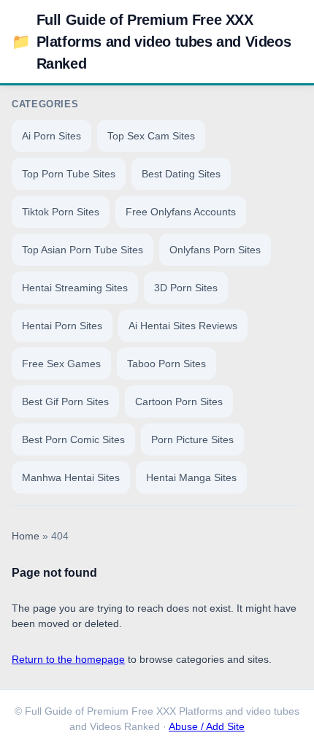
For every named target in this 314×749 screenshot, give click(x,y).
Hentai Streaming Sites (75, 287)
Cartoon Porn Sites (179, 401)
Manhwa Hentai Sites (71, 477)
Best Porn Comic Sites (73, 439)
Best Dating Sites (181, 174)
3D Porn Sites (186, 287)
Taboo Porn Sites (166, 363)
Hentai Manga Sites (191, 477)
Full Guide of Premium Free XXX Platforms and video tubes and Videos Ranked (151, 42)
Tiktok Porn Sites (60, 212)
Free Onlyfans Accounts (181, 212)
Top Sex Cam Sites (151, 136)
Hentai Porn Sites (62, 325)
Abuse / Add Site (207, 726)
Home (25, 536)
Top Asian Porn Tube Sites (82, 250)
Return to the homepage (68, 659)
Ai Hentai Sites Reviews (183, 325)
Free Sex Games (61, 363)
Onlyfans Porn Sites (215, 250)
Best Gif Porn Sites (65, 401)
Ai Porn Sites (51, 136)
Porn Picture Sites (192, 439)
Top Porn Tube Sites (68, 174)
